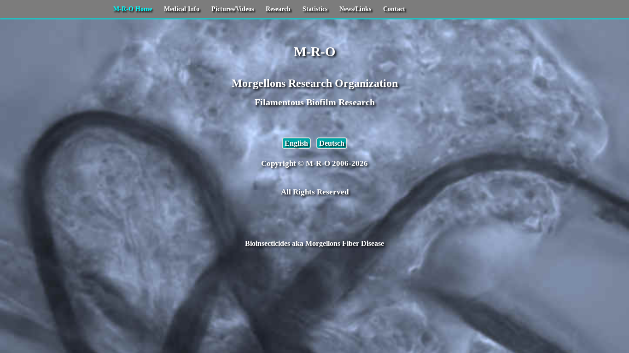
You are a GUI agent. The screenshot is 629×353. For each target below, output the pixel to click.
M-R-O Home (132, 9)
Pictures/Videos (232, 9)
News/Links (355, 9)
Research (278, 9)
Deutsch (331, 143)
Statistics (315, 9)
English (296, 143)
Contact (394, 9)
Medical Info (181, 9)
